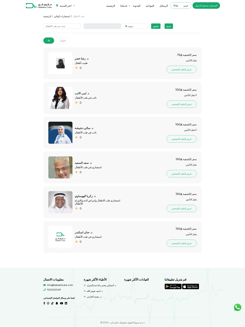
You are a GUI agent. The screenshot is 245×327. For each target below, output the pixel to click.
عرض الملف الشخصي (181, 69)
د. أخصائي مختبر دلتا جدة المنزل (101, 285)
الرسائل (164, 5)
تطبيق (156, 26)
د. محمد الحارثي (93, 296)
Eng (176, 5)
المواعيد (150, 5)
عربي (185, 5)
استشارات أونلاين (62, 16)
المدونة (136, 5)
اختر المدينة (65, 5)
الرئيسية (110, 5)
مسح (168, 26)
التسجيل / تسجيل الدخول (206, 5)
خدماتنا (123, 5)
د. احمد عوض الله (94, 290)
